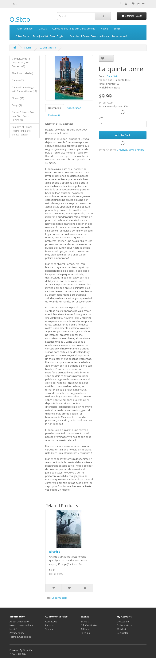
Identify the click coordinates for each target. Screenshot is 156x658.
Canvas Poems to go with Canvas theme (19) (24, 89)
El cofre (54, 551)
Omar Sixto (113, 76)
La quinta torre (48, 47)
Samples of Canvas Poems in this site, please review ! (98, 36)
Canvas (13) (18, 80)
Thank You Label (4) (22, 73)
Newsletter (122, 633)
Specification (74, 108)
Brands (85, 621)
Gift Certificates (89, 625)
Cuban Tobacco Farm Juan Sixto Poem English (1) (23, 116)
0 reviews (122, 149)
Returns (49, 625)
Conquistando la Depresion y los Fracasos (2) (21, 62)
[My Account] (127, 3)
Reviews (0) (54, 115)
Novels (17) (18, 98)
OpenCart (28, 650)
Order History (124, 625)
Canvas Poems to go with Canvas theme (73, 28)
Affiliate (85, 629)
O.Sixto (20, 19)
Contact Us (51, 621)
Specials (85, 633)
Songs (117, 28)
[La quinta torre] (69, 77)
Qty (101, 117)
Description (54, 108)
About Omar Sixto (19, 621)
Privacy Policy (17, 633)
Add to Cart (122, 135)
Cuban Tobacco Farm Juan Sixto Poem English (39, 36)
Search (28, 47)
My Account (123, 621)
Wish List (121, 629)
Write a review (136, 149)
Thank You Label (24, 28)
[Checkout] (143, 3)
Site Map (49, 629)
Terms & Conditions (20, 636)
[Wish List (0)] (133, 3)
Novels (104, 28)
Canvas (43, 28)
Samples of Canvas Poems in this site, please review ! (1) (22, 130)
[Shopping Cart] (138, 3)
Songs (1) (17, 105)
